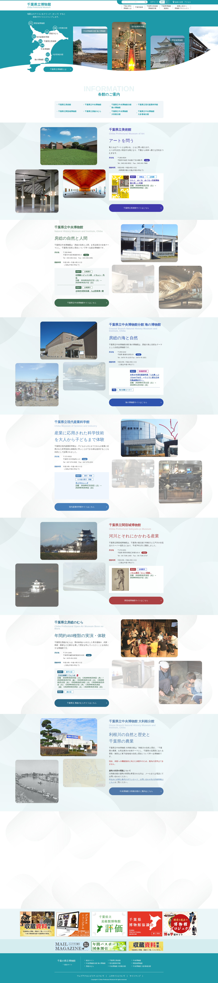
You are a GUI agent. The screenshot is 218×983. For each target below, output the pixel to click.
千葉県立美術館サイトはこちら (136, 208)
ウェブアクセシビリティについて (90, 976)
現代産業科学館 (115, 963)
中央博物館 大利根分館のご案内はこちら (136, 791)
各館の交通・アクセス (183, 2)
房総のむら (90, 966)
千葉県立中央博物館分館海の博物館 (121, 106)
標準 (162, 2)
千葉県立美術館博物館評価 (152, 7)
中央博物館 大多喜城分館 (142, 966)
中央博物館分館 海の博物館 (95, 963)
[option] (95, 47)
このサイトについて (117, 976)
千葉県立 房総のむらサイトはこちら (82, 703)
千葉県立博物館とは (58, 69)
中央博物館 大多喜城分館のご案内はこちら (81, 897)
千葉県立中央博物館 (93, 105)
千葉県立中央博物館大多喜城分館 (146, 112)
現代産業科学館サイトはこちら (81, 507)
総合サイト (68, 965)
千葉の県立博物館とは (127, 7)
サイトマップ (135, 976)
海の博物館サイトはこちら (136, 402)
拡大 (167, 2)
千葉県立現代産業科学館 (148, 105)
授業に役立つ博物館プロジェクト (182, 7)
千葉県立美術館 (64, 105)
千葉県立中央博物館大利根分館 (119, 112)
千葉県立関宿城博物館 (67, 111)
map (147, 160)
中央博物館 (137, 960)
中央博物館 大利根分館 (117, 966)
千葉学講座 (139, 7)
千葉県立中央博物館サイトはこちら (81, 302)
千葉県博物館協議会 (166, 7)
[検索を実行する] (145, 2)
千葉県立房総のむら (93, 111)
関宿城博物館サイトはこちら (136, 600)
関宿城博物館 (137, 963)
